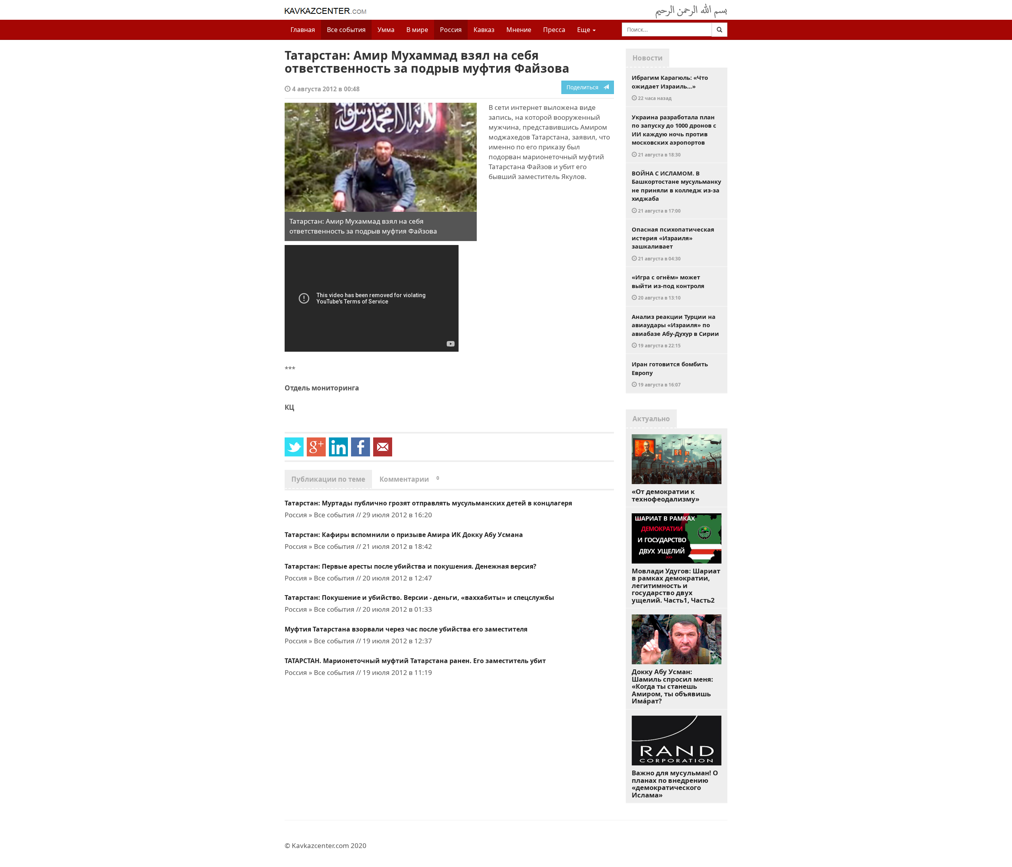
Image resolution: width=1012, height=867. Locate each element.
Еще (584, 29)
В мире (417, 29)
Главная (303, 29)
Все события (346, 29)
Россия (451, 29)
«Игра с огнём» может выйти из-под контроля (668, 287)
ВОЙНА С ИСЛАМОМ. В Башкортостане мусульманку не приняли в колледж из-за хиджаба (676, 191)
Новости (647, 57)
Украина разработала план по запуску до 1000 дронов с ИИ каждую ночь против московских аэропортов (674, 135)
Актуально (651, 418)
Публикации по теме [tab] (328, 479)
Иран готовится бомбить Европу (670, 374)
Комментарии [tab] (409, 479)
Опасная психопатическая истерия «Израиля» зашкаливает (673, 243)
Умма (386, 29)
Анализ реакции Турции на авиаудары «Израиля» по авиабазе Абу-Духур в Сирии (675, 331)
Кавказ (484, 29)
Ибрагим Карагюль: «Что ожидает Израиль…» (670, 87)
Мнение (518, 29)
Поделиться (584, 87)
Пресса (554, 29)
